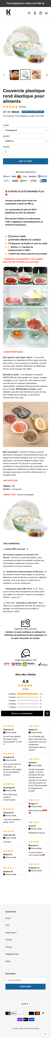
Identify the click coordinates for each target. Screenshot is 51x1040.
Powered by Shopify (31, 1028)
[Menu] (46, 13)
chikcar (21, 1028)
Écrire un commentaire (22, 713)
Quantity (6, 147)
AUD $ (24, 1004)
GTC (7, 925)
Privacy (8, 947)
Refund (8, 939)
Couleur (6, 125)
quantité (6, 136)
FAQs (8, 961)
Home (8, 918)
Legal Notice (10, 932)
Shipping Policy (12, 954)
